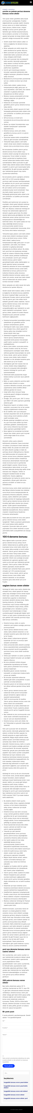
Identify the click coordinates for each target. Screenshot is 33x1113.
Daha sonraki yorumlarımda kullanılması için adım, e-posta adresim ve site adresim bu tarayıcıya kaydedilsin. (16, 1060)
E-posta (5, 1027)
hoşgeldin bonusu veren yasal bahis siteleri (16, 1087)
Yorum (5, 1034)
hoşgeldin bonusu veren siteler (14, 1095)
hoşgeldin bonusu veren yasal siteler (16, 1082)
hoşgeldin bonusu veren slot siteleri (16, 1091)
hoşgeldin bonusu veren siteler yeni (16, 1098)
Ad (4, 1021)
